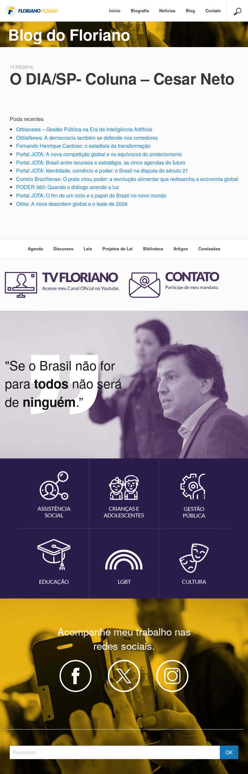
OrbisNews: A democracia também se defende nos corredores (87, 137)
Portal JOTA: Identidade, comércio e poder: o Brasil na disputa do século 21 (102, 170)
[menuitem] (115, 11)
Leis (88, 249)
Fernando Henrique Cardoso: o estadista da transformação (83, 145)
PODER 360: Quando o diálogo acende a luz (67, 187)
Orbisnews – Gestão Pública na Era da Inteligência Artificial (84, 129)
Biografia (140, 11)
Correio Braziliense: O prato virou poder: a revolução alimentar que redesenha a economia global (127, 179)
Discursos (63, 249)
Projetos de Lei (117, 249)
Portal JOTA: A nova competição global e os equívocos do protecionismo (99, 154)
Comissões (209, 249)
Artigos (180, 249)
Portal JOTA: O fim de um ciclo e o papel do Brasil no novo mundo (91, 195)
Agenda (35, 249)
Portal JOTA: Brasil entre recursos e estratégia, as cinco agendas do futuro (100, 162)
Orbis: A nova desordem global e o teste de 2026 (72, 203)
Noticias (167, 11)
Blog (190, 11)
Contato (213, 11)
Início (114, 11)
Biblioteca (153, 249)
